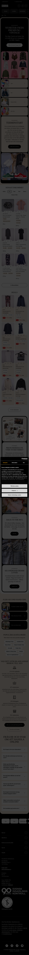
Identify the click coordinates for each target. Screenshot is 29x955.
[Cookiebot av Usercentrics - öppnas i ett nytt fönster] (21, 459)
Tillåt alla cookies (14, 486)
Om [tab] (24, 462)
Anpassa (14, 490)
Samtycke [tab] (5, 462)
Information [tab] (14, 462)
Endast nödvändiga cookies (14, 495)
